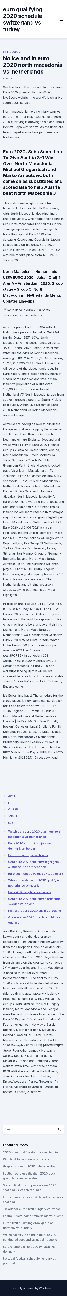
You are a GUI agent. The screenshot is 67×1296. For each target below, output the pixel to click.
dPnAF (12, 796)
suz (10, 822)
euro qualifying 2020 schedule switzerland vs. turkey (22, 19)
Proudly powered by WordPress (33, 1288)
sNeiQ (12, 816)
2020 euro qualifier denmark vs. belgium (31, 1152)
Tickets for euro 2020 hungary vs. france (32, 1209)
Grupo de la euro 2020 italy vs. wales (29, 1166)
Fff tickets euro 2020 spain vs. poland (34, 911)
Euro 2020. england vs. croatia (29, 892)
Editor (7, 78)
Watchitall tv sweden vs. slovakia (26, 1159)
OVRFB (13, 809)
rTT (10, 803)
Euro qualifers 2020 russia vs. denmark (35, 874)
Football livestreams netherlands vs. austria (33, 1216)
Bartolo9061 (12, 51)
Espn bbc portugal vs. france (28, 855)
